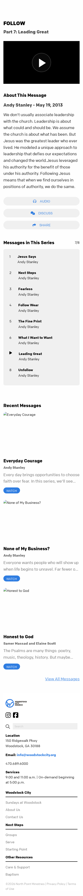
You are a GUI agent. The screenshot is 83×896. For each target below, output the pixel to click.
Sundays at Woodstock (24, 802)
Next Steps (27, 273)
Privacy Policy (56, 884)
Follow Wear (28, 305)
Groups (11, 835)
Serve (10, 842)
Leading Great (30, 354)
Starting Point (16, 849)
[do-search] (45, 726)
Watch (11, 491)
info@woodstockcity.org (36, 755)
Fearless (25, 289)
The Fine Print (30, 321)
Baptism (12, 874)
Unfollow (25, 370)
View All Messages (62, 679)
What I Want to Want (35, 337)
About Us (13, 810)
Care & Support (18, 867)
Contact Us (14, 817)
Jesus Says (26, 256)
